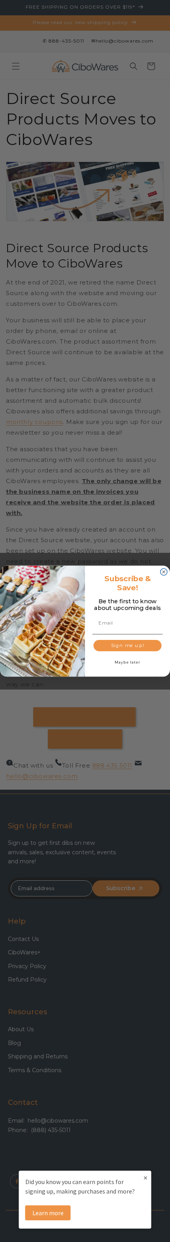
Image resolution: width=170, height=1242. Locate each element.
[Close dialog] (164, 571)
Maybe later (127, 662)
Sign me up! (127, 645)
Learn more (48, 1213)
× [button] (145, 1178)
